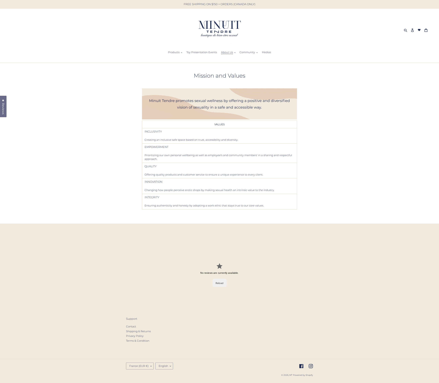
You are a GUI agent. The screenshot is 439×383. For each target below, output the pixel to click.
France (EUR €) (139, 366)
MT (290, 375)
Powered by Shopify (303, 375)
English (163, 366)
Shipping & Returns (138, 331)
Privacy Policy (135, 336)
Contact (131, 326)
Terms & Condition (137, 340)
